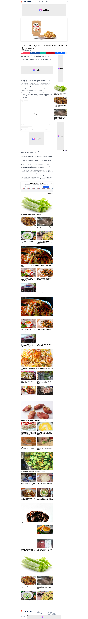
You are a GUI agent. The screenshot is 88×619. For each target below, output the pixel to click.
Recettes (38, 611)
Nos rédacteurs (49, 612)
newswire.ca (25, 190)
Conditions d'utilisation (51, 613)
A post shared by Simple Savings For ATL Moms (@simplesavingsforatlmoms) (33, 129)
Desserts (38, 612)
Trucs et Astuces (39, 613)
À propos (48, 611)
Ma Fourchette (24, 49)
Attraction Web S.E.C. (25, 616)
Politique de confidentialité (51, 614)
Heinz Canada (29, 81)
